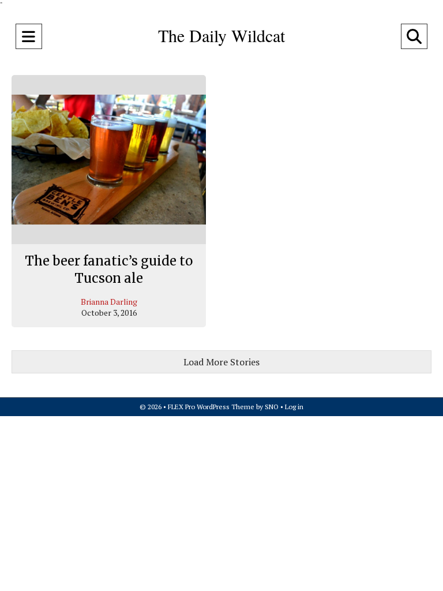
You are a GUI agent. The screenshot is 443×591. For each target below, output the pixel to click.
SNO (272, 406)
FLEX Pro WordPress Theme (211, 406)
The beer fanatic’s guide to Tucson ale (109, 269)
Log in (294, 406)
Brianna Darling (109, 301)
